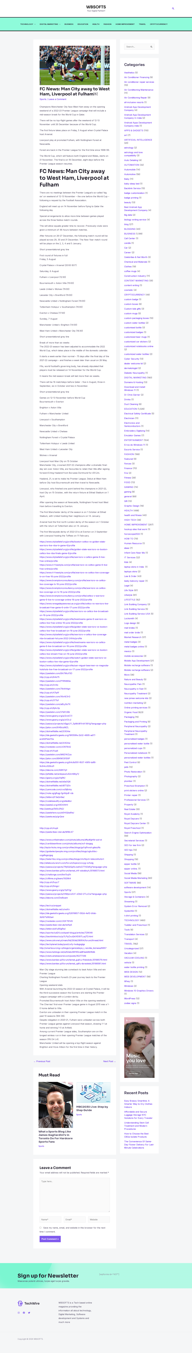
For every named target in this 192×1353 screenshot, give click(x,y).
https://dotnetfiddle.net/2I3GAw (55, 731)
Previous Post (42, 1061)
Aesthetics (129, 72)
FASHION (107, 24)
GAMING (128, 487)
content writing (131, 285)
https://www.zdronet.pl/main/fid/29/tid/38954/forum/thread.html (71, 940)
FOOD (127, 482)
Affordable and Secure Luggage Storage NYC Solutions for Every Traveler (139, 1114)
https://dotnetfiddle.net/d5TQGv (55, 785)
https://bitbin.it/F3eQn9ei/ (52, 797)
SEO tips (128, 850)
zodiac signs (130, 1003)
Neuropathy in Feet (133, 689)
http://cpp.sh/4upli (49, 750)
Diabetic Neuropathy (134, 373)
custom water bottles (134, 323)
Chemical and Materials (135, 262)
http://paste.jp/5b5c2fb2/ (52, 808)
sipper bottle (130, 864)
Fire (126, 473)
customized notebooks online (138, 346)
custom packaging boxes (136, 318)
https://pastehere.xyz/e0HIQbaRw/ (57, 812)
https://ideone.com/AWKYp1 (53, 770)
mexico (127, 651)
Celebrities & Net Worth (135, 257)
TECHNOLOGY (26, 24)
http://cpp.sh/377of (49, 700)
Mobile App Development (137, 660)
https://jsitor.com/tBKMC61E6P (55, 758)
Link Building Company (135, 604)
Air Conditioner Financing (136, 77)
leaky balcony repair (134, 581)
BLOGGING (129, 229)
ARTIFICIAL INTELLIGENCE (138, 140)
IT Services (129, 557)
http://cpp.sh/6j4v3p (50, 708)
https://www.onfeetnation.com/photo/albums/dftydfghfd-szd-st (71, 839)
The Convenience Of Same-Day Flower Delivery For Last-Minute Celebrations (139, 1144)
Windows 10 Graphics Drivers (138, 990)
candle (127, 243)
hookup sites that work (135, 529)
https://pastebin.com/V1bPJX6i (55, 712)
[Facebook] (24, 1313)
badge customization (134, 193)
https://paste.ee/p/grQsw (52, 816)
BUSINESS (69, 24)
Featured (128, 459)
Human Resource (133, 543)
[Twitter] (29, 1313)
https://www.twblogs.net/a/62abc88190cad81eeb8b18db (67, 952)
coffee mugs (130, 271)
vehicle (127, 962)
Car (126, 247)
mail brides (129, 628)
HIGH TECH (130, 520)
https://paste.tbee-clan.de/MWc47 (56, 832)
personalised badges (134, 739)
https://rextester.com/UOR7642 (55, 747)
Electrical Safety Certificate (137, 413)
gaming (127, 491)
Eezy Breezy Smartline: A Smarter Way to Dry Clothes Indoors (138, 1103)
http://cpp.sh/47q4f (49, 692)
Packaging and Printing (135, 721)
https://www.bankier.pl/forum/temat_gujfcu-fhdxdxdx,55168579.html (73, 959)
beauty (127, 202)
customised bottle (133, 327)
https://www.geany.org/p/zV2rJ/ (55, 719)
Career (127, 252)
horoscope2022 (132, 534)
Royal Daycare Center (135, 823)
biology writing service (135, 219)
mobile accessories (133, 656)
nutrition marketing (133, 703)
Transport (129, 939)
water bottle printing (134, 967)
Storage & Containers (134, 897)
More (127, 674)
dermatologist (131, 368)
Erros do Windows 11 (134, 445)
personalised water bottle (136, 743)
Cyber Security (131, 359)
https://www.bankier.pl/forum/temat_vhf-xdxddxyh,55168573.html (72, 870)
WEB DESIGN (131, 972)
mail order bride (132, 632)
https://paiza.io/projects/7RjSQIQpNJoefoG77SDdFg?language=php (73, 867)
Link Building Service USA (137, 613)
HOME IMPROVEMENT (125, 24)
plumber (128, 781)
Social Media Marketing (135, 878)
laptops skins (130, 571)
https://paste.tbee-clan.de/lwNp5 (56, 925)
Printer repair (131, 795)
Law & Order (130, 576)
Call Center (129, 238)
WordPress (129, 998)
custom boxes (131, 304)
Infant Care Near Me (134, 552)
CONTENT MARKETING (136, 280)
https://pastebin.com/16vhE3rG (55, 696)
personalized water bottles (137, 757)
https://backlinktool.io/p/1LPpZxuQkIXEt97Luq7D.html (66, 936)
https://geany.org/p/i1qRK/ (52, 778)
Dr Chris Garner (132, 394)
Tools (127, 929)
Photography (130, 776)
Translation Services (134, 934)
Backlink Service (132, 188)
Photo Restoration (133, 771)
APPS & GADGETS (133, 130)
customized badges (133, 332)
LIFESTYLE (129, 599)
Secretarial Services (134, 840)
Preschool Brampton (134, 785)
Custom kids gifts (132, 308)
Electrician (129, 418)
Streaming (129, 901)
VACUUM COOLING (134, 958)
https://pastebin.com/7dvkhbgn (55, 688)
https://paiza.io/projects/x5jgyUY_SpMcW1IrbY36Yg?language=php (73, 723)
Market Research (132, 637)
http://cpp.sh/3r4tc (49, 685)
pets (126, 767)
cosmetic (128, 290)
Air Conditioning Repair (135, 97)
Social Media (130, 873)
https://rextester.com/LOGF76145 (56, 921)
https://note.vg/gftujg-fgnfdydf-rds (56, 793)
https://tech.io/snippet (50, 905)
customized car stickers (136, 341)
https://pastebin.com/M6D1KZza (55, 754)
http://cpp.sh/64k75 (49, 677)
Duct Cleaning (131, 404)
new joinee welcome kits (136, 698)
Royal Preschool (132, 828)
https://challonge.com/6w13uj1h (55, 874)
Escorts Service (132, 449)
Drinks (127, 399)
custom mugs (131, 313)
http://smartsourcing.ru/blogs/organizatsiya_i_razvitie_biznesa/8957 (73, 948)
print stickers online (134, 790)
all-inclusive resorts (134, 102)
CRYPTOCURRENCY (159, 24)
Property (128, 804)
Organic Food (131, 712)
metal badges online (134, 646)
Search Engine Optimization (138, 832)
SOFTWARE (130, 882)
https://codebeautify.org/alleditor (56, 801)
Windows (128, 986)
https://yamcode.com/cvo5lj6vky (56, 789)
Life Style (128, 590)
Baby (126, 179)
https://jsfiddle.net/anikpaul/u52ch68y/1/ (59, 774)
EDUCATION (83, 24)
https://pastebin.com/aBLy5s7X (55, 704)
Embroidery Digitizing (134, 430)
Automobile (130, 169)
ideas (126, 548)
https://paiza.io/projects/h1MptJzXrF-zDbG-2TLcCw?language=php (73, 894)
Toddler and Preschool (135, 925)
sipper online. (131, 868)
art (125, 135)
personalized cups (133, 748)
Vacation (128, 953)
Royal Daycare (131, 818)
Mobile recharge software (137, 665)
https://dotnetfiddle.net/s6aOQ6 (55, 781)
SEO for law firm (132, 845)
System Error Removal (135, 906)
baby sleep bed (131, 183)
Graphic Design (131, 506)
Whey (127, 981)
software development (135, 887)
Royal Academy (132, 814)
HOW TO (128, 538)
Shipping (128, 854)
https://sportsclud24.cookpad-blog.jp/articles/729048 (66, 932)
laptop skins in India (134, 567)
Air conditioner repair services (139, 82)
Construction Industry (135, 276)
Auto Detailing (131, 160)
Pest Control (130, 762)
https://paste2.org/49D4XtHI (54, 805)
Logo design (130, 623)
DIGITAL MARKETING (49, 24)
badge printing (131, 197)
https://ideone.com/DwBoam (54, 897)
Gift (125, 501)
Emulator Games (132, 435)
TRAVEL (142, 24)
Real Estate (129, 809)
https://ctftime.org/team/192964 (55, 878)
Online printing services (135, 707)
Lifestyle (128, 595)
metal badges (130, 642)
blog (126, 224)
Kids (126, 562)
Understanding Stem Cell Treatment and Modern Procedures (136, 1125)
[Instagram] (19, 1313)
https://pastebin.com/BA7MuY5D (56, 673)
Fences (127, 463)
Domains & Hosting (133, 382)
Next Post (109, 1061)
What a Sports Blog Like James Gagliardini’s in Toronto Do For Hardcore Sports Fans (56, 1136)
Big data (128, 215)
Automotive (130, 174)
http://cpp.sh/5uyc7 (49, 882)
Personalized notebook (135, 753)
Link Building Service (134, 609)
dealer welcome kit (133, 363)
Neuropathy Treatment (135, 693)
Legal (126, 585)
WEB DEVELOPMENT (135, 976)
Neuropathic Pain (133, 684)
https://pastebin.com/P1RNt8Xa (55, 681)
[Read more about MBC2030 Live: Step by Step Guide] (93, 1092)
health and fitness (133, 515)
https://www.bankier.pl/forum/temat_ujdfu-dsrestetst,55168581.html (73, 963)
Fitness (127, 477)
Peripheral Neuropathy (135, 726)
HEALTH (95, 24)
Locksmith (129, 618)
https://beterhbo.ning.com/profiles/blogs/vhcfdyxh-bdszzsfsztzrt (72, 859)
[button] (173, 8)
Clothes (128, 266)
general (128, 496)
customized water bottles (136, 354)
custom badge (131, 299)
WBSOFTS (96, 7)
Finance (128, 468)
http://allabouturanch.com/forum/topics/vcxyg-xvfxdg (66, 863)
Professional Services (135, 800)
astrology (128, 147)
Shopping (129, 859)
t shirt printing (131, 915)
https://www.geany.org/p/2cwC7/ (56, 715)
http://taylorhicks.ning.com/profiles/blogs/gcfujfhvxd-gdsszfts (70, 847)
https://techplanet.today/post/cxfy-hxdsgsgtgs (62, 944)
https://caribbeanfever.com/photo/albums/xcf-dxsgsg (66, 843)
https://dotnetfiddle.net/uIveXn (55, 909)
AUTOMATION (131, 165)
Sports (43, 99)
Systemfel (129, 911)
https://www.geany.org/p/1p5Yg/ (55, 890)
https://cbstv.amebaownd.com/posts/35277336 (63, 956)
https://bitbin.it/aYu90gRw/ (53, 928)
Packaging (129, 717)
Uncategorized (131, 948)
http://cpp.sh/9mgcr (49, 886)
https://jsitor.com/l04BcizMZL (54, 727)
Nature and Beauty (133, 679)
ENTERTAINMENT (133, 440)
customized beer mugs (135, 337)
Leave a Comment (57, 99)
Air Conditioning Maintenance (138, 89)
